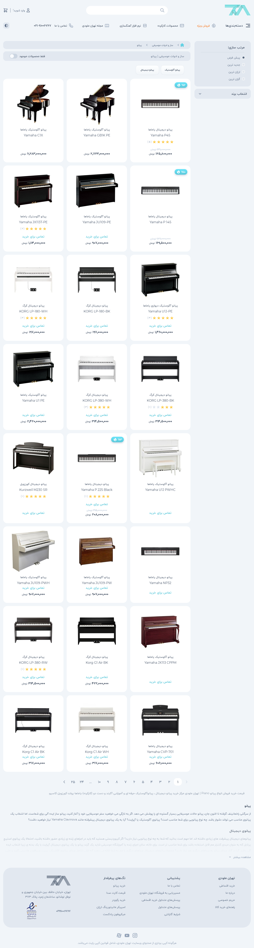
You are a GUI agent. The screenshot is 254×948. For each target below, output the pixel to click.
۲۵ (73, 782)
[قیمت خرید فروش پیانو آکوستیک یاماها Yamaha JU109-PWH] (33, 551)
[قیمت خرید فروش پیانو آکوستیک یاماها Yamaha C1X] (33, 103)
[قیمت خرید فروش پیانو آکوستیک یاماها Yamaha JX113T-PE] (33, 190)
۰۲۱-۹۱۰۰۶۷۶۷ (42, 25)
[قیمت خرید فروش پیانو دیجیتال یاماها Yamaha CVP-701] (160, 720)
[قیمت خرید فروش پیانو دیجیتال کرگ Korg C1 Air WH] (97, 720)
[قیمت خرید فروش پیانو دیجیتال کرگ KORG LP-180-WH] (33, 280)
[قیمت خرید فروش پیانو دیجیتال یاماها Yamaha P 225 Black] (97, 458)
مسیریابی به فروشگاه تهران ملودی (160, 892)
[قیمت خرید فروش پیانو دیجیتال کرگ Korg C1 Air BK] (33, 720)
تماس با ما (173, 885)
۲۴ (82, 782)
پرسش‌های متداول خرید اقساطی (161, 900)
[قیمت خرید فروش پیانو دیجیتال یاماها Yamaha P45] (160, 103)
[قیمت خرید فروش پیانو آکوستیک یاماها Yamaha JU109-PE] (97, 190)
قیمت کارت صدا (115, 892)
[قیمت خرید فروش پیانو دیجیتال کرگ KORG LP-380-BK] (160, 369)
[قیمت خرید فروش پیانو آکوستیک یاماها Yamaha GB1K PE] (97, 103)
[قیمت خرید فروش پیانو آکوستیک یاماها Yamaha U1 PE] (33, 369)
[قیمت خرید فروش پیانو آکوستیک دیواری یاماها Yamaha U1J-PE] (160, 280)
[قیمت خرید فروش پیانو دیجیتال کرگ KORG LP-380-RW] (33, 631)
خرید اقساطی (227, 885)
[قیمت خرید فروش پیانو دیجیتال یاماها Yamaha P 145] (160, 190)
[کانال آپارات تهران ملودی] (119, 935)
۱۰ (99, 782)
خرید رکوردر (118, 900)
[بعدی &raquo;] (64, 782)
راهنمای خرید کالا (225, 907)
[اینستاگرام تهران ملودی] (135, 935)
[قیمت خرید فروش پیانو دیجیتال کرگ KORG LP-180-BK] (97, 280)
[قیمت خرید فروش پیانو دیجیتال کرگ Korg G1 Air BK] (97, 631)
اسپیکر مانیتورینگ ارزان (111, 907)
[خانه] (182, 45)
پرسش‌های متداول (169, 907)
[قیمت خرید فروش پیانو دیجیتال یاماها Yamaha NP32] (160, 551)
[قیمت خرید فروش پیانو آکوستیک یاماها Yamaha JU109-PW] (97, 551)
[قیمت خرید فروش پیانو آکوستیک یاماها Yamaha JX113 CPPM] (160, 631)
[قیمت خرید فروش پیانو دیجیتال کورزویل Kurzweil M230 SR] (33, 458)
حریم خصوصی (226, 900)
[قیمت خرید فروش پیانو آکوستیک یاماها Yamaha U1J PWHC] (160, 458)
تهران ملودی (226, 878)
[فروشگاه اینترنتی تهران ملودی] (238, 10)
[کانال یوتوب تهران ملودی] (127, 935)
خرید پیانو (119, 885)
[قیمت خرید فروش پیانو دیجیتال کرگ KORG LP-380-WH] (97, 369)
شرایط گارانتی (172, 914)
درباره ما (230, 892)
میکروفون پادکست (114, 914)
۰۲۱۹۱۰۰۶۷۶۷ (63, 911)
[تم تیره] (6, 25)
